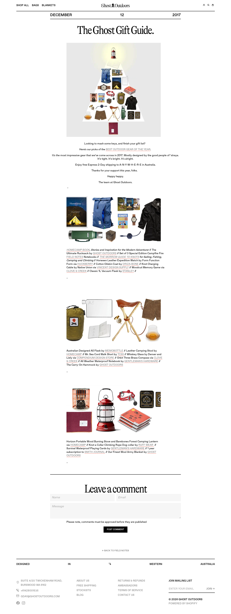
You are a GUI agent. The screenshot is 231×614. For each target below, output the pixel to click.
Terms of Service (130, 590)
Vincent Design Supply (113, 267)
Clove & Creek (76, 271)
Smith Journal (95, 452)
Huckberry (85, 264)
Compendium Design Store (95, 358)
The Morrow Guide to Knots (119, 257)
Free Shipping (86, 585)
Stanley (128, 271)
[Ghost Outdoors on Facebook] (18, 604)
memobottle (114, 350)
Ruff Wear (146, 445)
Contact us (126, 595)
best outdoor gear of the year (128, 149)
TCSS (121, 354)
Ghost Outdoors (104, 253)
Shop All (22, 5)
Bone (135, 264)
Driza (126, 264)
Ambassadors (127, 585)
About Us (83, 581)
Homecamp (74, 354)
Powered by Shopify (183, 603)
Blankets (48, 5)
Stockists (84, 590)
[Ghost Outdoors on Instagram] (24, 604)
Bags (35, 5)
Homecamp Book (78, 250)
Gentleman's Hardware (141, 361)
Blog (80, 595)
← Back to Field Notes (115, 551)
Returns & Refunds (131, 581)
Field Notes (74, 257)
